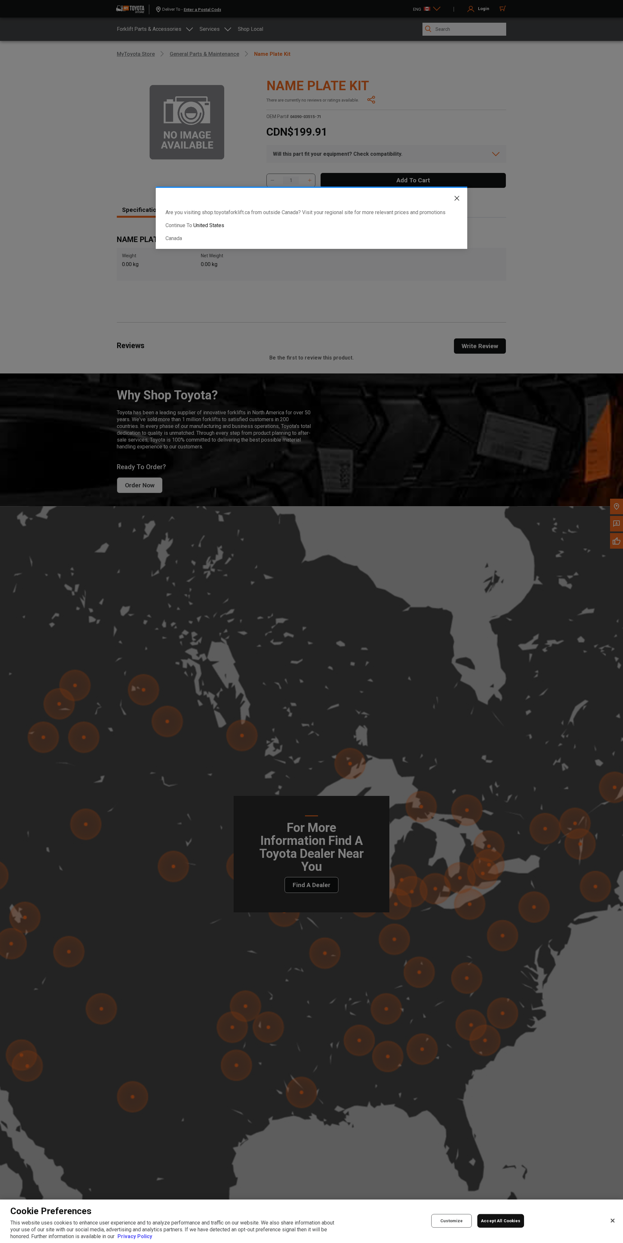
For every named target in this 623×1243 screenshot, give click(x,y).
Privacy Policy (134, 1236)
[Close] (612, 1220)
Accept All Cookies (500, 1220)
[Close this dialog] (452, 199)
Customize (451, 1220)
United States (208, 225)
